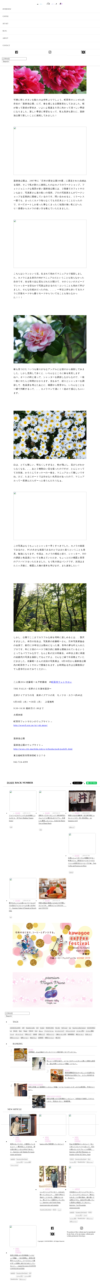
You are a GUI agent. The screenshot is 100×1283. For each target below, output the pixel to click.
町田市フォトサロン (61, 682)
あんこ (41, 1031)
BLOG (5, 31)
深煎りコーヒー (14, 1037)
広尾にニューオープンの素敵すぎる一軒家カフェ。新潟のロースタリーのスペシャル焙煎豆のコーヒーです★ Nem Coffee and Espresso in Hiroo (82, 862)
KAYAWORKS (91, 1028)
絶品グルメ (33, 1037)
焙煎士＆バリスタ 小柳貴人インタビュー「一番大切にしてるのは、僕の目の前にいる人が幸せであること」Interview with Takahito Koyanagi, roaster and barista (22, 1149)
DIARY (10, 782)
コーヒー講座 (90, 1031)
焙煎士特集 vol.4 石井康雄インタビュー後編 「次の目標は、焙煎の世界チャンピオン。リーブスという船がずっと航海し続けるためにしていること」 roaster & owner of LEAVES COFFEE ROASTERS (23, 1261)
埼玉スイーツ (50, 1034)
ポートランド (19, 1034)
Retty (20, 1031)
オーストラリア (59, 1031)
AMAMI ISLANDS (15, 1028)
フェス (12, 1034)
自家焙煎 (40, 1037)
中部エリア (28, 1034)
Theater (25, 1031)
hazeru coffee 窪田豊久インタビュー (52, 1144)
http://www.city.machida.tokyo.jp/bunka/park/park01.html (43, 749)
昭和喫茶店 (71, 1034)
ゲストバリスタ (70, 1031)
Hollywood (64, 1028)
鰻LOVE (58, 1037)
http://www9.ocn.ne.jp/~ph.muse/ (31, 725)
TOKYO (71, 872)
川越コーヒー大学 (61, 1034)
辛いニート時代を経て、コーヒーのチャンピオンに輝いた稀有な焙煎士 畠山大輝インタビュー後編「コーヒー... (71, 1062)
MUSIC (15, 1031)
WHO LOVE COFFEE (54, 1059)
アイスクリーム (49, 1031)
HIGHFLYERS (50, 1028)
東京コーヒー (80, 1034)
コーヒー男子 (80, 1031)
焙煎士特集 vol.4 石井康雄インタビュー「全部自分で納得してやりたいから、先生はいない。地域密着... (70, 1100)
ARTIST (46, 1189)
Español (42, 1028)
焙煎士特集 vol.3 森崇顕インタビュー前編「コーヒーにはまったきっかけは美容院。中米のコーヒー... (61, 1088)
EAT (37, 1028)
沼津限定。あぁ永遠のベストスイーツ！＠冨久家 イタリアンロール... (52, 1052)
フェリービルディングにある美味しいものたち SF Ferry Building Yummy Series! (22, 818)
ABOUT (5, 38)
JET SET (5, 24)
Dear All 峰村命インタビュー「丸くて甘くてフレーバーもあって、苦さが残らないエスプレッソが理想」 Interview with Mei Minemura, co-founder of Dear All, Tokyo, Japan (81, 1149)
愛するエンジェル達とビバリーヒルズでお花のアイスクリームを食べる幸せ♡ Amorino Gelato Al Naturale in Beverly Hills (22, 907)
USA (11, 827)
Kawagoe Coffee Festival (79, 1028)
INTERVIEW (7, 9)
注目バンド (88, 1034)
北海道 (35, 1034)
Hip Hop (57, 1028)
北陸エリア (71, 827)
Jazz (70, 1028)
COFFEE (5, 16)
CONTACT (6, 45)
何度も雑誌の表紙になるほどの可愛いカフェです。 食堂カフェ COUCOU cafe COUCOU (52, 905)
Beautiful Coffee (30, 1028)
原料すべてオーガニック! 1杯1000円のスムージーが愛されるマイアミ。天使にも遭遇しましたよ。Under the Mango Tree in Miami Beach (52, 819)
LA (10, 917)
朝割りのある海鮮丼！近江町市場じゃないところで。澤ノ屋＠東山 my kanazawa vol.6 (81, 818)
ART (23, 1028)
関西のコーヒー (49, 1037)
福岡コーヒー (25, 1037)
